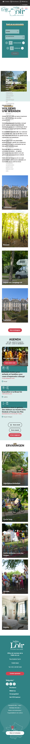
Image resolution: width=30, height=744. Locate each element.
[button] (26, 8)
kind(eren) (17, 48)
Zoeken (15, 53)
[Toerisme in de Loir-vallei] (18, 11)
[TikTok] (10, 684)
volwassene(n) (17, 42)
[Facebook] (7, 684)
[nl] (26, 8)
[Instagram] (14, 684)
